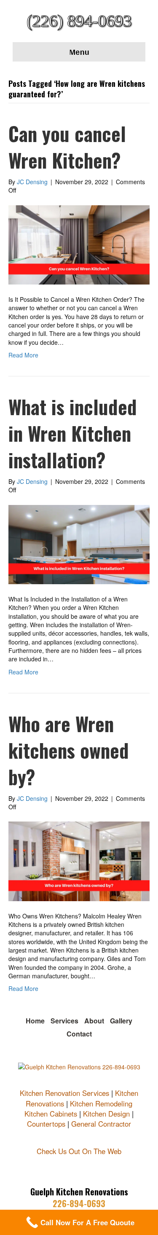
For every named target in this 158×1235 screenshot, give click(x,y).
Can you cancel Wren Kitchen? (67, 146)
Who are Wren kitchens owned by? (68, 750)
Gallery (121, 1021)
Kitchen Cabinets (50, 1114)
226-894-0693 (79, 1203)
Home (35, 1021)
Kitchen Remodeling (101, 1103)
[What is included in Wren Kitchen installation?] (79, 544)
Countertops (46, 1124)
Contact (79, 1034)
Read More (23, 355)
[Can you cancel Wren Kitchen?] (79, 243)
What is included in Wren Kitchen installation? (72, 433)
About (94, 1021)
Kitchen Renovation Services (64, 1093)
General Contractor (101, 1124)
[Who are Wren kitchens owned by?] (79, 860)
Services (64, 1021)
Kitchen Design (106, 1114)
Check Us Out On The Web (79, 1151)
